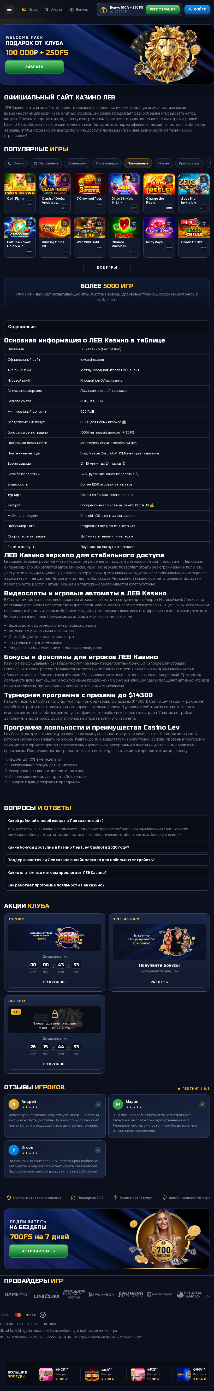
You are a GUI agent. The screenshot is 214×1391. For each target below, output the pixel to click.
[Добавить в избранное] (30, 179)
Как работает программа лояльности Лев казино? (56, 885)
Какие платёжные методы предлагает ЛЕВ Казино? (57, 872)
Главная (6, 1324)
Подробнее (55, 982)
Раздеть (159, 982)
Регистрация (163, 9)
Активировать (38, 1250)
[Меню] (9, 9)
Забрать (34, 66)
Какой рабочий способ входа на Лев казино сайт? (56, 820)
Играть (197, 1349)
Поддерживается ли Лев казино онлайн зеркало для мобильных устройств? (81, 859)
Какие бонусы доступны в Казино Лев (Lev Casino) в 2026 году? (68, 847)
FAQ (20, 1324)
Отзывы (32, 1324)
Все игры (107, 267)
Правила (49, 1324)
